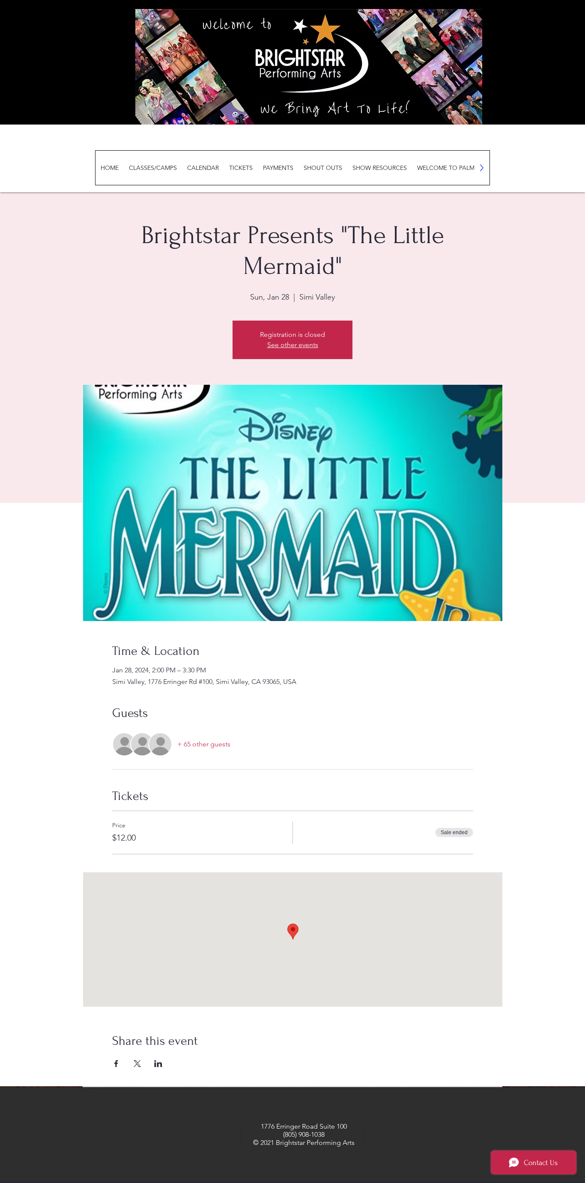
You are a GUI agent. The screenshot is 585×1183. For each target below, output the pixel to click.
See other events (292, 345)
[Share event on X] (137, 1063)
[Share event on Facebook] (116, 1063)
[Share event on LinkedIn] (158, 1063)
